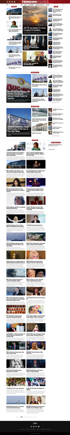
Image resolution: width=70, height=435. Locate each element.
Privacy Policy (49, 429)
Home (22, 4)
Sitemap (27, 429)
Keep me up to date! (51, 149)
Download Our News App (39, 4)
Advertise (23, 429)
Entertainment (31, 4)
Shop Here (47, 4)
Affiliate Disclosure (33, 429)
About (20, 429)
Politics (25, 4)
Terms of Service (43, 429)
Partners (38, 429)
